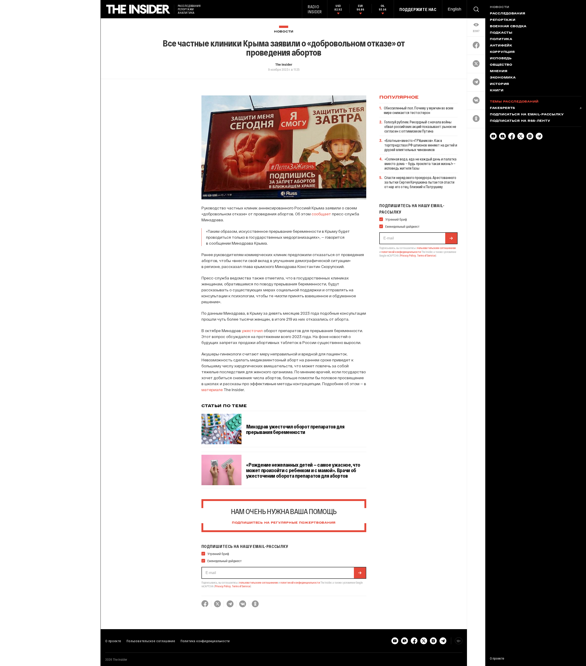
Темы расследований (514, 101)
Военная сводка (508, 26)
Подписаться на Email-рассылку (527, 114)
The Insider (283, 64)
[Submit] (360, 572)
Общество (501, 65)
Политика (501, 39)
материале (212, 389)
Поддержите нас (418, 9)
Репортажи (502, 20)
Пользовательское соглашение (151, 641)
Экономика (502, 77)
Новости (283, 31)
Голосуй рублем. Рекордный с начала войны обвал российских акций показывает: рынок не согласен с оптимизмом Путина (420, 126)
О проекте (113, 641)
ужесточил (252, 330)
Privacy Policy (223, 586)
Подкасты (501, 33)
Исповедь (501, 58)
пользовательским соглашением (258, 582)
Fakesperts (502, 108)
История (499, 84)
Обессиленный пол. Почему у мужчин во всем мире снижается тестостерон (418, 110)
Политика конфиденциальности (205, 641)
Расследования (507, 13)
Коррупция (502, 52)
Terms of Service (241, 586)
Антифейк (501, 45)
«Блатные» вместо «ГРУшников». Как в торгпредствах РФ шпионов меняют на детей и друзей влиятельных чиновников (420, 145)
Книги (497, 90)
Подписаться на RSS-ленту (520, 121)
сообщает (321, 213)
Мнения (498, 71)
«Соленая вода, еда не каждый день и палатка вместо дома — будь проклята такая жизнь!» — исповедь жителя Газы (421, 163)
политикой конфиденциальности (300, 582)
